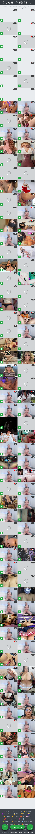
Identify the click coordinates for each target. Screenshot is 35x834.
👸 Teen (23, 814)
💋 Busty (6, 819)
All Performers (26, 832)
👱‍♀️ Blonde (30, 814)
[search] (30, 827)
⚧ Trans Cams (16, 821)
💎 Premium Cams (27, 821)
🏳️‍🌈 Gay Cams (6, 821)
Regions (12, 832)
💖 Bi (20, 819)
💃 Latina (19, 811)
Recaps (20, 832)
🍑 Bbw (22, 816)
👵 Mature (17, 814)
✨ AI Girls (17, 824)
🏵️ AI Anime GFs (26, 824)
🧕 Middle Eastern (7, 814)
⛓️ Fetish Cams (8, 824)
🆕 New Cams (27, 819)
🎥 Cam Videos (27, 826)
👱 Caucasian (27, 811)
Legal (31, 832)
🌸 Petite (28, 816)
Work (16, 832)
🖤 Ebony (13, 811)
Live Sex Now (17, 827)
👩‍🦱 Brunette (7, 816)
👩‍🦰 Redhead (15, 816)
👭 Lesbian (14, 819)
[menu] (5, 827)
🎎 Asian (6, 811)
